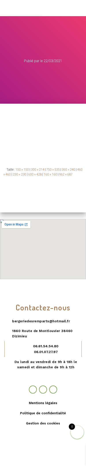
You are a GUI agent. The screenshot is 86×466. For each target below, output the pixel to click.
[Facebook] (33, 389)
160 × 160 (50, 174)
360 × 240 (68, 169)
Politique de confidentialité (43, 413)
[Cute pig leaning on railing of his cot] (43, 132)
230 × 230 (19, 174)
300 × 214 (37, 169)
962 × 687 (66, 174)
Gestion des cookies (43, 423)
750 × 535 (53, 169)
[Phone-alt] (43, 389)
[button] (80, 8)
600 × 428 (35, 174)
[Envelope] (53, 389)
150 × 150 (22, 169)
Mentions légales (43, 403)
